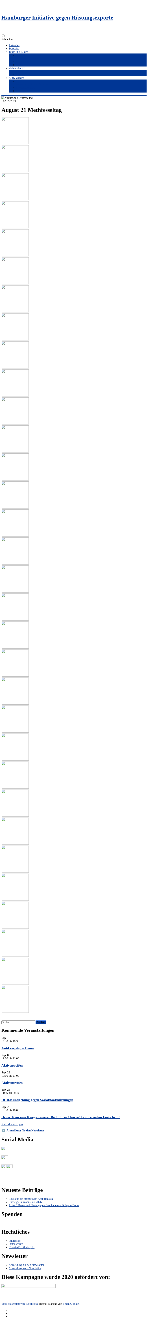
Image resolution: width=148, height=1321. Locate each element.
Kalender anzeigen (12, 1124)
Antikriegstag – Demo (17, 1048)
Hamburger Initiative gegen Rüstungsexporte (57, 17)
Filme (19, 64)
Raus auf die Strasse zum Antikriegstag (31, 1198)
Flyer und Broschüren (28, 55)
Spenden (21, 90)
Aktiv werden (16, 77)
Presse (19, 74)
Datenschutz (16, 1243)
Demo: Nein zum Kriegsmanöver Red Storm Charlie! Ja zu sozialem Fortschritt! (60, 1117)
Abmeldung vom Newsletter (25, 1268)
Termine (20, 81)
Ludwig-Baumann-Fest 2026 (25, 1202)
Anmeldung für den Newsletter (33, 84)
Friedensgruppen (25, 87)
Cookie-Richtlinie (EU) (22, 1247)
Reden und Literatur (27, 58)
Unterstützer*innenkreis (29, 71)
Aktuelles (14, 45)
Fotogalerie (22, 61)
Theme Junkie (71, 1303)
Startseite (14, 48)
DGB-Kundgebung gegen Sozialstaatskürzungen (37, 1100)
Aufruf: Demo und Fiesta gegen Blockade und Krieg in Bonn (44, 1205)
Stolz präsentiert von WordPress (19, 1303)
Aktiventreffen (12, 1065)
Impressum (15, 1240)
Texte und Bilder (18, 51)
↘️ (3, 1130)
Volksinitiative (17, 68)
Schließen (7, 39)
